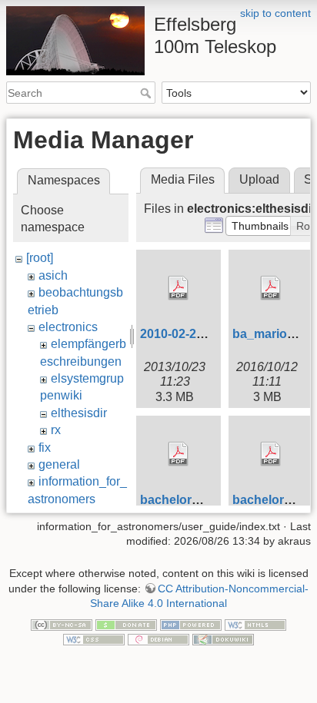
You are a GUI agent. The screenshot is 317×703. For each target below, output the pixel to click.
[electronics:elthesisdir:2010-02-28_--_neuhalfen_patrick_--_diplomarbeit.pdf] (178, 288)
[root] (39, 257)
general (59, 464)
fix (44, 447)
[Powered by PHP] (191, 624)
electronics (68, 326)
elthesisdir (79, 412)
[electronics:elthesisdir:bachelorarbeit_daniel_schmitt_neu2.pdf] (270, 454)
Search (147, 93)
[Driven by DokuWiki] (223, 639)
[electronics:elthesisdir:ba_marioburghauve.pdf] (270, 288)
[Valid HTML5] (255, 624)
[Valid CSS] (94, 639)
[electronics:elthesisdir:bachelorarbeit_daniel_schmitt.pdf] (178, 454)
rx (56, 429)
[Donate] (126, 624)
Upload (259, 179)
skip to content (275, 13)
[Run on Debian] (158, 639)
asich (53, 275)
